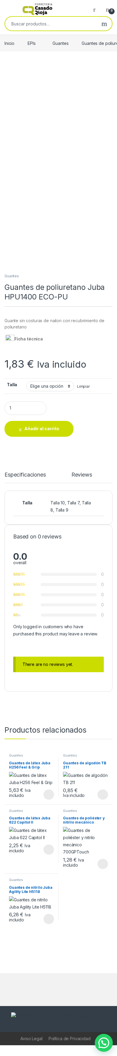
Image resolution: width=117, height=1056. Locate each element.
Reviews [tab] (81, 475)
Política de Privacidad (70, 1038)
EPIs (31, 43)
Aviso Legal (31, 1038)
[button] (104, 1043)
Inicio (9, 43)
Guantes (60, 43)
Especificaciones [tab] (25, 475)
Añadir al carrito (41, 428)
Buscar (104, 24)
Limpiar (83, 386)
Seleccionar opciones (42, 794)
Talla (12, 384)
